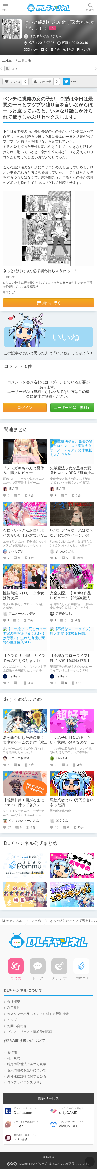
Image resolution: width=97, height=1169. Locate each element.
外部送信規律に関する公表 (26, 1076)
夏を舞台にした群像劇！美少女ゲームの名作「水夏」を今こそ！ (23, 742)
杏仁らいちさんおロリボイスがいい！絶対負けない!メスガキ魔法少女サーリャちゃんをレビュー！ (24, 537)
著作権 (12, 1052)
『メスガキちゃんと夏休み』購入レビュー (23, 470)
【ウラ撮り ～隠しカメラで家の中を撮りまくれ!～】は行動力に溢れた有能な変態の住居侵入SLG (24, 662)
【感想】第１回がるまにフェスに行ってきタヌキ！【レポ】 (23, 805)
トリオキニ (25, 1138)
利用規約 (13, 1008)
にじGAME (71, 1111)
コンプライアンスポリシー (26, 1082)
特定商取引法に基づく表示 (26, 1064)
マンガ (85, 49)
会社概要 (13, 1001)
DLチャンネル (48, 7)
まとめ (36, 921)
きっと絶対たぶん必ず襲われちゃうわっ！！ (40, 271)
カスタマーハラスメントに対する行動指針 (38, 1014)
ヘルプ (12, 1020)
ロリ (14, 69)
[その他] (73, 81)
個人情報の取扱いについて (26, 1070)
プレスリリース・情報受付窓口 (29, 1032)
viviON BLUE (71, 1124)
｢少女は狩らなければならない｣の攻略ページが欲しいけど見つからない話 (71, 535)
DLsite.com (25, 1111)
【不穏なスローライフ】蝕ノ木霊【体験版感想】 (70, 658)
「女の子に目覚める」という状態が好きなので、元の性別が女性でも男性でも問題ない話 (70, 744)
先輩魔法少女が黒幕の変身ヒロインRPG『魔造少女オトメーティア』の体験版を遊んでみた (70, 475)
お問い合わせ (17, 1026)
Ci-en (26, 1124)
